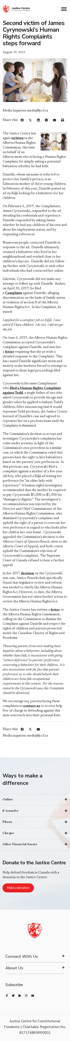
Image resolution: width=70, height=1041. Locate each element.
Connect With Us (21, 956)
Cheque (8, 833)
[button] (22, 120)
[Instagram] (26, 995)
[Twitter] (13, 995)
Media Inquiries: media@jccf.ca (25, 110)
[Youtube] (32, 995)
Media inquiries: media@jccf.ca (25, 735)
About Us (14, 968)
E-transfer (10, 811)
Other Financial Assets (20, 844)
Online (8, 799)
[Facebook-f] (6, 995)
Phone (7, 822)
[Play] (19, 995)
